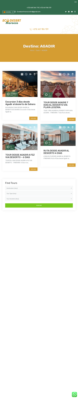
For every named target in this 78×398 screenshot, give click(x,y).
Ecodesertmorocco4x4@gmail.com (28, 12)
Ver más (33, 118)
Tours (38, 50)
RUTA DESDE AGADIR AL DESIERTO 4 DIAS (56, 151)
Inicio (32, 50)
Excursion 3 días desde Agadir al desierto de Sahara (20, 103)
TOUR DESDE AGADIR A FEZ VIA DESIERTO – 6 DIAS (20, 156)
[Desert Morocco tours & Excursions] (12, 22)
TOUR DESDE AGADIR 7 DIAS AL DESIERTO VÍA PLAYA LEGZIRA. (55, 105)
